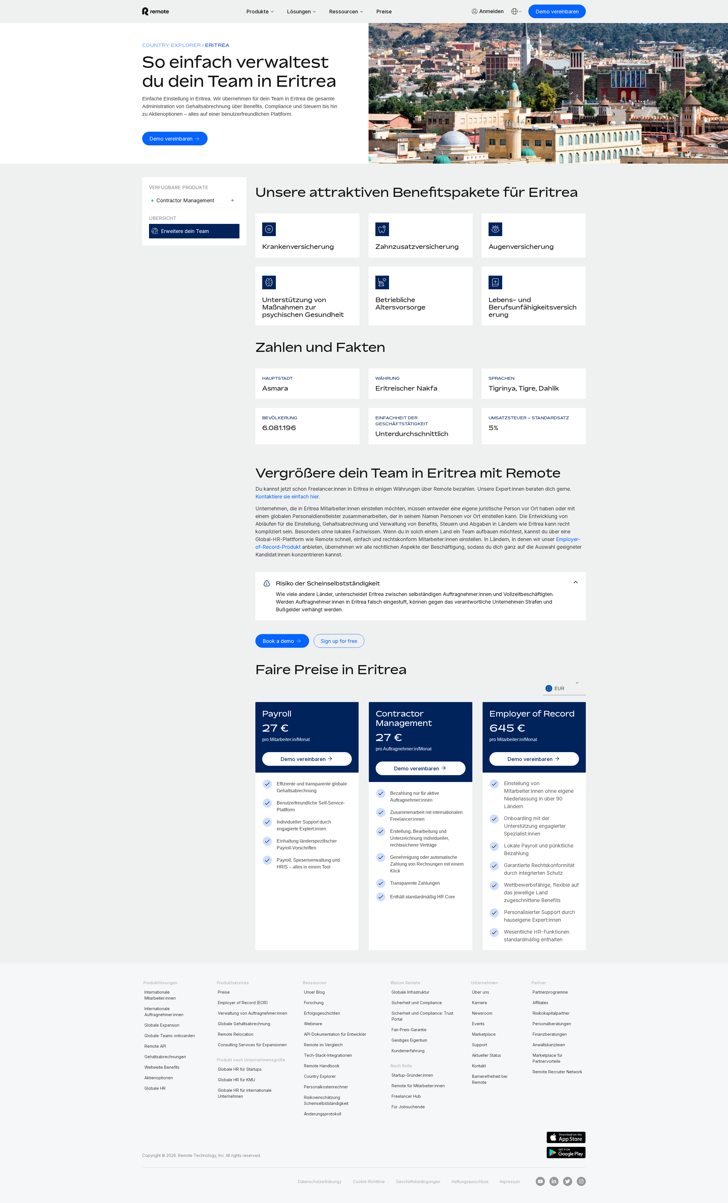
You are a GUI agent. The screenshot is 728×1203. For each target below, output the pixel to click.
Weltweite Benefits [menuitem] (161, 1067)
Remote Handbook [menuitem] (322, 1065)
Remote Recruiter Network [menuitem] (557, 1071)
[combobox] (564, 688)
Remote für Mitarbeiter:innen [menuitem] (418, 1085)
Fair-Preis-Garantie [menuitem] (409, 1029)
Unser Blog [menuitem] (314, 992)
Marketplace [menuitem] (484, 1034)
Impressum (510, 1181)
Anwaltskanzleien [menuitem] (549, 1044)
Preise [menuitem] (224, 992)
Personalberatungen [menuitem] (552, 1023)
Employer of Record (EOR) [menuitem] (243, 1002)
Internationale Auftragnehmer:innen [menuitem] (163, 1011)
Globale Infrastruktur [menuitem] (410, 992)
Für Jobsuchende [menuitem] (408, 1106)
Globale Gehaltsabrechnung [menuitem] (244, 1023)
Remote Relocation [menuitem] (235, 1034)
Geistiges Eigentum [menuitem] (409, 1040)
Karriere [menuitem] (479, 1002)
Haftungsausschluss (470, 1181)
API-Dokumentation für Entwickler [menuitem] (335, 1034)
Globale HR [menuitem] (155, 1088)
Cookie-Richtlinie (369, 1181)
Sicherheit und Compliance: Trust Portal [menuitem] (422, 1016)
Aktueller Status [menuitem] (486, 1055)
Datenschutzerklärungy (320, 1181)
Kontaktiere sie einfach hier (286, 497)
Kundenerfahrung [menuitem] (408, 1050)
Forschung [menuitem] (314, 1002)
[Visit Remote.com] (155, 11)
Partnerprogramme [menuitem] (550, 992)
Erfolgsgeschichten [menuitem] (322, 1013)
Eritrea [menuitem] (217, 45)
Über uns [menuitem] (480, 992)
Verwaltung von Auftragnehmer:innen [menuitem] (252, 1013)
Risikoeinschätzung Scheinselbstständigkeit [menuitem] (326, 1100)
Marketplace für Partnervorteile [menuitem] (547, 1058)
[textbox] (564, 688)
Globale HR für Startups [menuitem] (240, 1069)
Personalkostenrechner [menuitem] (326, 1086)
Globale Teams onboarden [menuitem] (169, 1035)
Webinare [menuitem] (313, 1023)
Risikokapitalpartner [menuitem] (551, 1013)
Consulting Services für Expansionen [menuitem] (252, 1044)
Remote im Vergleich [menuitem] (323, 1044)
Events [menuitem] (478, 1023)
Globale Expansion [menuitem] (161, 1025)
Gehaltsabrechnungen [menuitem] (165, 1056)
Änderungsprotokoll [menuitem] (322, 1113)
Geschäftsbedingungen (418, 1181)
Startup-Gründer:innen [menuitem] (412, 1075)
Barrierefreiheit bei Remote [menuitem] (489, 1079)
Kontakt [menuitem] (479, 1065)
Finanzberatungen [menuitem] (550, 1034)
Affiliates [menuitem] (540, 1002)
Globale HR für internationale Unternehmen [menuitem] (245, 1093)
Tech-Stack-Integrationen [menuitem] (328, 1055)
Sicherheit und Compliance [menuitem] (417, 1002)
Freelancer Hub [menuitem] (406, 1096)
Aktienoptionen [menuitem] (158, 1077)
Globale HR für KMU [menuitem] (236, 1079)
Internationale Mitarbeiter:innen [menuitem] (160, 995)
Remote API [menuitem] (155, 1046)
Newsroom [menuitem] (482, 1013)
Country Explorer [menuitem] (171, 45)
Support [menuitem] (479, 1044)
